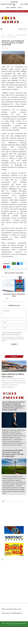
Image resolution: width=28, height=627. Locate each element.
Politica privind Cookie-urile (11, 609)
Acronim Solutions (14, 624)
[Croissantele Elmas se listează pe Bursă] (14, 284)
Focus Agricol (10, 34)
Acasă (3, 34)
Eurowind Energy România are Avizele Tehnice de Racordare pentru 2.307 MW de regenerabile (12, 453)
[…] (16, 385)
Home (7, 7)
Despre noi (13, 7)
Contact (20, 7)
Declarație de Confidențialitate (12, 613)
